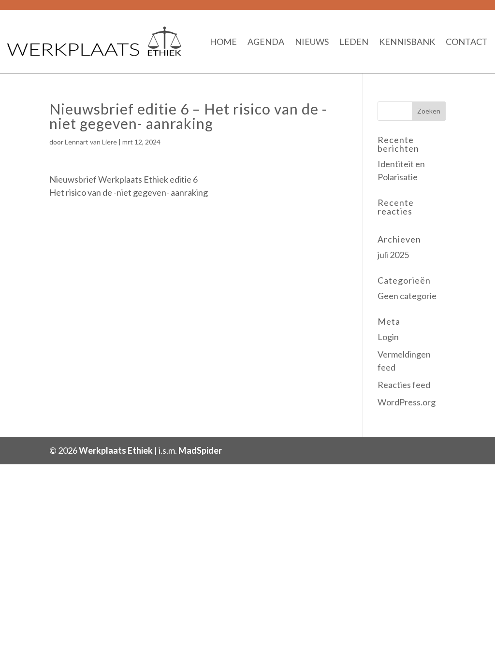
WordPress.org (407, 402)
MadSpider (200, 450)
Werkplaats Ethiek (116, 450)
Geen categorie (407, 295)
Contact (467, 41)
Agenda (266, 41)
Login (388, 336)
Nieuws (312, 41)
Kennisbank (407, 41)
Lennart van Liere (91, 142)
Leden (353, 41)
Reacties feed (404, 384)
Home (223, 41)
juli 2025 (393, 254)
